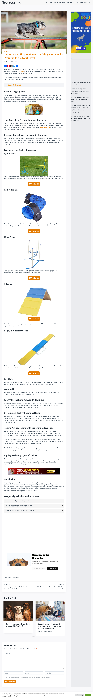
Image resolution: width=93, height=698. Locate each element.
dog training (15, 577)
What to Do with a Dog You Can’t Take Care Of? (50, 587)
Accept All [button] (88, 695)
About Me (52, 2)
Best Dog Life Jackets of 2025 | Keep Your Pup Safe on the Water (80, 99)
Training (6, 51)
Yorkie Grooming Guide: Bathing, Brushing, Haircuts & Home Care (80, 91)
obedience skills (44, 127)
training (21, 71)
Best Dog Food (82, 2)
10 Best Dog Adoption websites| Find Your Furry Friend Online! (17, 587)
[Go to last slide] (6, 618)
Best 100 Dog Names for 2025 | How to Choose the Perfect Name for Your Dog (81, 118)
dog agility (8, 577)
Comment (8, 653)
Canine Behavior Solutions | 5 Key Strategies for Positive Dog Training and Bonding (50, 626)
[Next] (62, 618)
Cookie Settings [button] (79, 695)
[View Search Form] (90, 2)
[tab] (34, 501)
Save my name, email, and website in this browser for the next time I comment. (28, 677)
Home (46, 2)
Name (7, 673)
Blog (59, 2)
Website (48, 673)
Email (27, 673)
